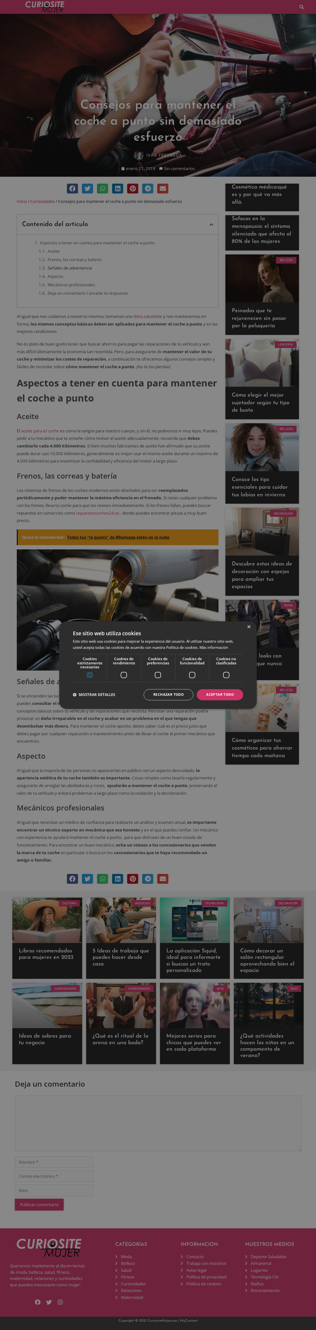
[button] (94, 695)
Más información (213, 647)
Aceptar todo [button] (220, 694)
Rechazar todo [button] (168, 694)
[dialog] (158, 665)
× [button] (249, 627)
